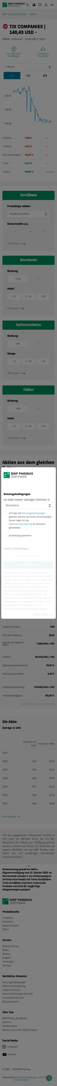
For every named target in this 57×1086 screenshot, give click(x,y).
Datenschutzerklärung (20, 524)
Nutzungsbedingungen (33, 513)
